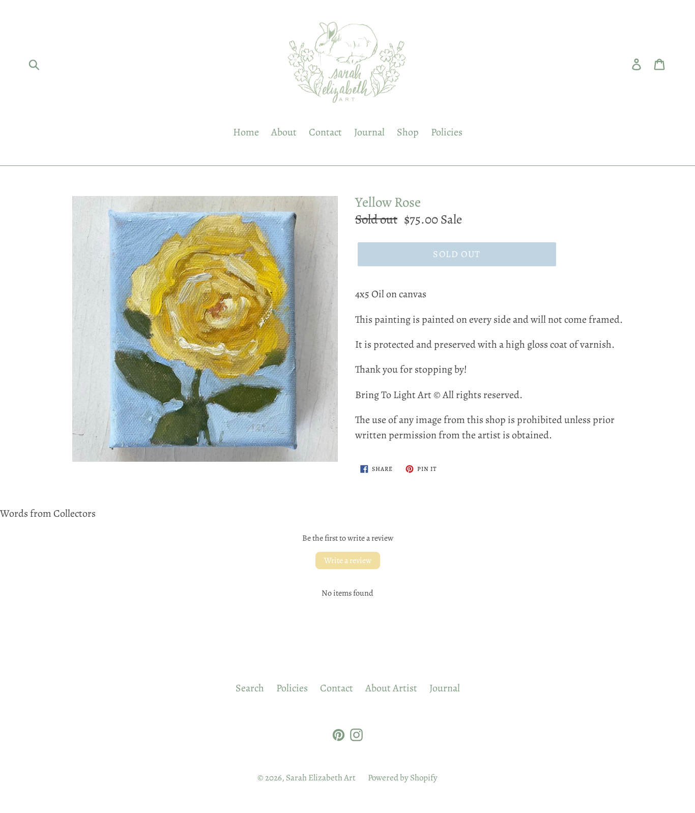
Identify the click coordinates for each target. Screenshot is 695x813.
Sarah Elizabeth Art (321, 777)
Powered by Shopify (403, 777)
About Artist (391, 688)
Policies (446, 132)
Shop (408, 132)
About (284, 132)
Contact (325, 132)
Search (250, 688)
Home (246, 132)
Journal (369, 132)
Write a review (347, 560)
